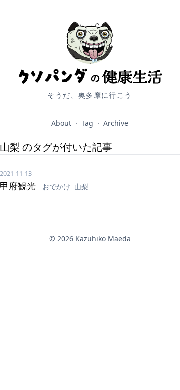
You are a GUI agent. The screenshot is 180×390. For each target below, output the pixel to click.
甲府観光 (19, 186)
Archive (116, 123)
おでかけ (57, 187)
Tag (88, 123)
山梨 (81, 187)
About (62, 123)
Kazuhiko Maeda (103, 239)
